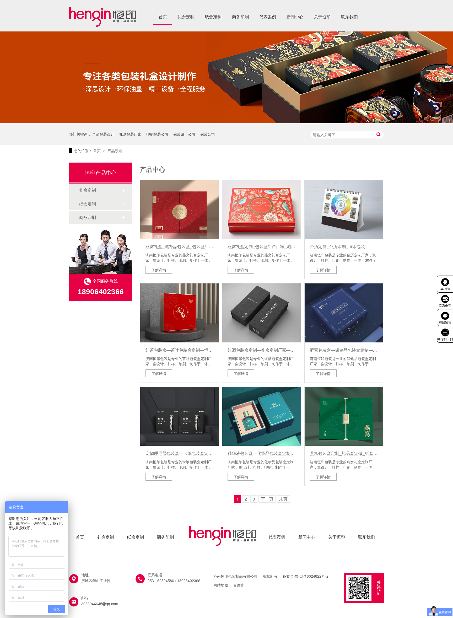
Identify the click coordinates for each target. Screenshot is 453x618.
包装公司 (207, 134)
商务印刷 (240, 17)
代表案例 (267, 17)
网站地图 (220, 585)
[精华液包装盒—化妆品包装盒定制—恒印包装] (261, 416)
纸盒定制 (213, 17)
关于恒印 (322, 17)
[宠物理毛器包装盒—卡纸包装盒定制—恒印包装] (179, 416)
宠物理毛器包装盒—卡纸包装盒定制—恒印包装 (179, 453)
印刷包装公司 (157, 134)
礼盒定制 (185, 17)
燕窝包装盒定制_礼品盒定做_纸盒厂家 (344, 453)
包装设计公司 (184, 134)
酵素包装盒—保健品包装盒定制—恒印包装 (344, 350)
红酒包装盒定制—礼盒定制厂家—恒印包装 (261, 350)
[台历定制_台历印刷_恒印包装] (344, 209)
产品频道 (114, 150)
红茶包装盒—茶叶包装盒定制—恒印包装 (179, 350)
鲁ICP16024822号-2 (311, 576)
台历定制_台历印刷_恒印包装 (337, 246)
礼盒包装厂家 (130, 134)
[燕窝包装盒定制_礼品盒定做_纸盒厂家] (344, 416)
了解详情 (159, 269)
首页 (163, 17)
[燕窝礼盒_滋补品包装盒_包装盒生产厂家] (179, 209)
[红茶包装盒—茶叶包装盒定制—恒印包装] (179, 312)
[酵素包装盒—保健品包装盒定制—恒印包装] (344, 312)
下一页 (267, 499)
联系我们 (349, 17)
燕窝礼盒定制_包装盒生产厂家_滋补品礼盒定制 (261, 246)
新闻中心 (295, 17)
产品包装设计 (103, 134)
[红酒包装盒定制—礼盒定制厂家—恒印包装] (261, 312)
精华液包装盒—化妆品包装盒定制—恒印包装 (261, 453)
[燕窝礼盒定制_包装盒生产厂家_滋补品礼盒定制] (261, 209)
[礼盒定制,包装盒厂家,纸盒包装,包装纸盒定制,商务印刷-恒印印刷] (102, 25)
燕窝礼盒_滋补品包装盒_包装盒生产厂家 (179, 246)
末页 (283, 499)
